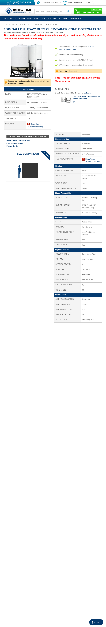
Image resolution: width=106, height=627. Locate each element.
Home (6, 24)
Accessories (64, 18)
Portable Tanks (32, 18)
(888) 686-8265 (22, 2)
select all (88, 93)
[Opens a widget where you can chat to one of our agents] (96, 622)
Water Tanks (9, 18)
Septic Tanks (53, 18)
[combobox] (52, 11)
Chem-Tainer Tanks (14, 143)
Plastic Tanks (20, 18)
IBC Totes (43, 18)
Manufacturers (75, 18)
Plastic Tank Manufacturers (18, 141)
